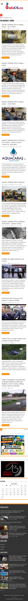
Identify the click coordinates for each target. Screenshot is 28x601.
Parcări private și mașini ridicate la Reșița (10, 522)
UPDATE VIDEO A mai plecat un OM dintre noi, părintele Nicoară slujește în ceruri (17, 528)
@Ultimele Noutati (12, 67)
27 (14, 494)
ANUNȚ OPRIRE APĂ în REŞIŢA (13, 182)
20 (14, 492)
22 (21, 492)
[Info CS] (14, 6)
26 (10, 494)
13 (14, 490)
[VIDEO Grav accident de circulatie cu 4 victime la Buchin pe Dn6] (4, 535)
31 (16, 530)
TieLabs (22, 595)
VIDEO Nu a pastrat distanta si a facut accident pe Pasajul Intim (17, 517)
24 (2, 494)
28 (17, 494)
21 (17, 492)
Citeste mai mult (6, 57)
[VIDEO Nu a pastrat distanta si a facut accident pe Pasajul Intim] (4, 518)
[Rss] (12, 597)
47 (16, 519)
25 (6, 494)
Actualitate (11, 388)
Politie (18, 302)
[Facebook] (13, 597)
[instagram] (15, 597)
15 (21, 490)
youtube (2, 549)
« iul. (2, 498)
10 (2, 490)
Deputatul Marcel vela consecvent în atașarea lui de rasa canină (17, 565)
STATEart (11, 595)
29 (21, 494)
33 (9, 523)
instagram (2, 546)
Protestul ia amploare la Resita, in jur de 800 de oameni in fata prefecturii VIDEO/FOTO (12, 511)
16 (25, 490)
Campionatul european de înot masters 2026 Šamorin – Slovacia (17, 571)
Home (2, 17)
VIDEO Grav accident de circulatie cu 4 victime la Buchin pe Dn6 (17, 534)
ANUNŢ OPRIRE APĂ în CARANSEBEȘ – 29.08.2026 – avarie (17, 578)
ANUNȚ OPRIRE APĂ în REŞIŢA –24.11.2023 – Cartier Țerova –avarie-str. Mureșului (14, 142)
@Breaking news (13, 302)
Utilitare (17, 67)
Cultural (17, 263)
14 (17, 490)
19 (10, 492)
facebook (2, 544)
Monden (13, 342)
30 (25, 494)
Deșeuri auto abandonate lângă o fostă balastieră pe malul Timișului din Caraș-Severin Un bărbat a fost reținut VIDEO (17, 586)
